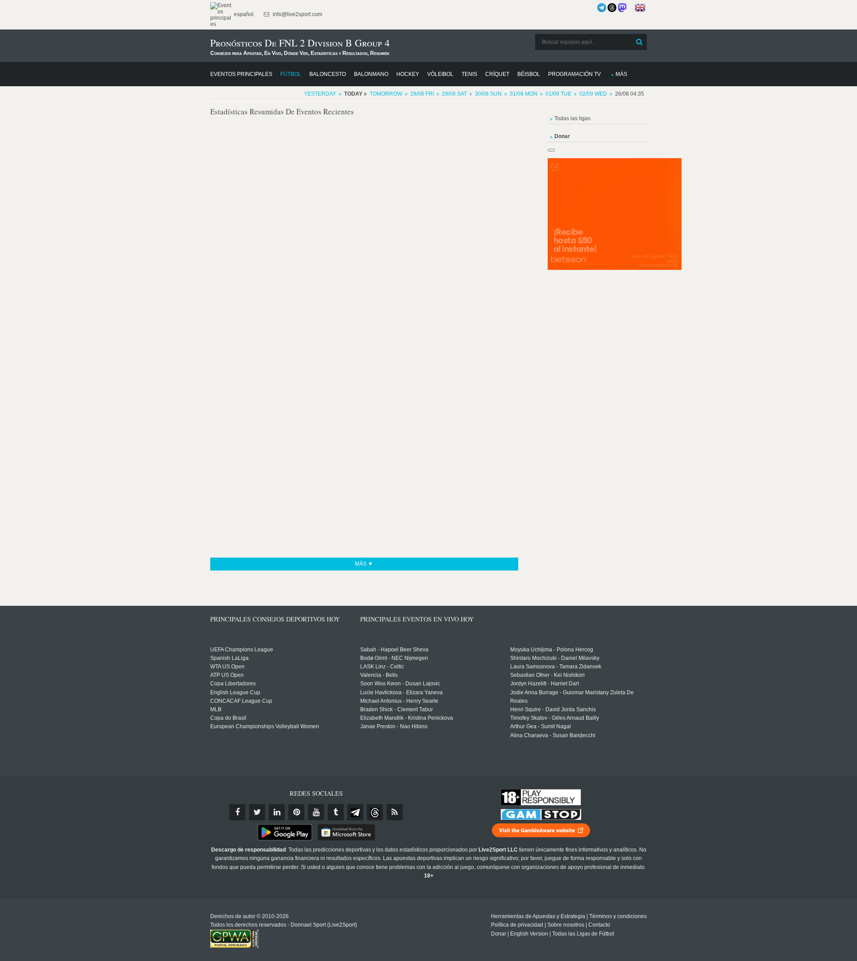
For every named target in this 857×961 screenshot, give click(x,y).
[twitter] (257, 812)
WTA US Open (227, 666)
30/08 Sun (488, 94)
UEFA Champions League (241, 649)
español (243, 14)
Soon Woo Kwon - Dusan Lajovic (400, 683)
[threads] (375, 812)
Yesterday (320, 94)
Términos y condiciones (618, 916)
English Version (529, 934)
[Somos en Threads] (611, 7)
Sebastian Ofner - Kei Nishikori (547, 675)
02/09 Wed (593, 94)
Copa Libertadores (233, 683)
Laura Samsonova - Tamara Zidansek (555, 666)
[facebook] (237, 812)
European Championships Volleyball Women (264, 726)
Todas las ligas (572, 118)
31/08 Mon (523, 94)
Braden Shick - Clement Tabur (396, 709)
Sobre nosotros (565, 925)
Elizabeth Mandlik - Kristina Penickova (406, 718)
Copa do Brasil (228, 718)
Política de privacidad (517, 925)
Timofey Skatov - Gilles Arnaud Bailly (554, 718)
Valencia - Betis (379, 675)
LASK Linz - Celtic (382, 666)
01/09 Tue (558, 94)
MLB (215, 709)
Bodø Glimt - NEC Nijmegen (394, 658)
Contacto (599, 925)
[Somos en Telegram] (601, 7)
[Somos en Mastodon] (622, 7)
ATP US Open (227, 675)
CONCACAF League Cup (241, 701)
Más (621, 74)
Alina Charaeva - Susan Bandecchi (552, 735)
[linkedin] (277, 812)
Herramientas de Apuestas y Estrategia (538, 916)
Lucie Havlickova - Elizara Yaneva (401, 692)
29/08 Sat (454, 94)
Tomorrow (386, 94)
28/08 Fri (422, 94)
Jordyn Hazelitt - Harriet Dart (544, 683)
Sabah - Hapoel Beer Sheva (394, 649)
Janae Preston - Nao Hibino (394, 726)
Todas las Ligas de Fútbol (583, 934)
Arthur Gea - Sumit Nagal (540, 726)
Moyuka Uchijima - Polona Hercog (551, 649)
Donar (498, 934)
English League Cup (235, 692)
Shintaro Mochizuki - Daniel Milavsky (554, 658)
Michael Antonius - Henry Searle (399, 701)
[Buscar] (639, 42)
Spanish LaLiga (229, 658)
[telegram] (355, 812)
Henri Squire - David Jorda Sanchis (553, 709)
